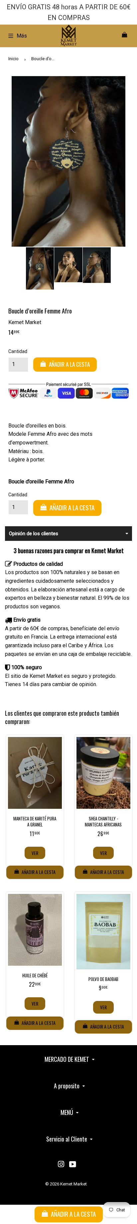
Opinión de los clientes (33, 534)
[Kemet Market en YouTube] (72, 1165)
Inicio (13, 58)
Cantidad (17, 351)
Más (22, 36)
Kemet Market (73, 1183)
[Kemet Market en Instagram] (61, 1165)
